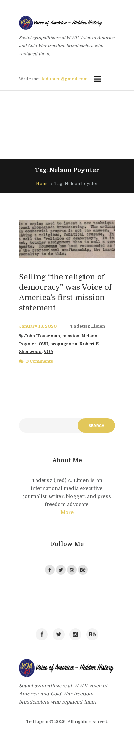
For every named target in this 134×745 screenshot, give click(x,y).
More (67, 512)
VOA (48, 351)
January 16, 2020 (38, 326)
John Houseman (42, 336)
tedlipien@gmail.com (65, 78)
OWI (43, 343)
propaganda (63, 343)
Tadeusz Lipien (87, 326)
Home (42, 183)
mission (70, 336)
